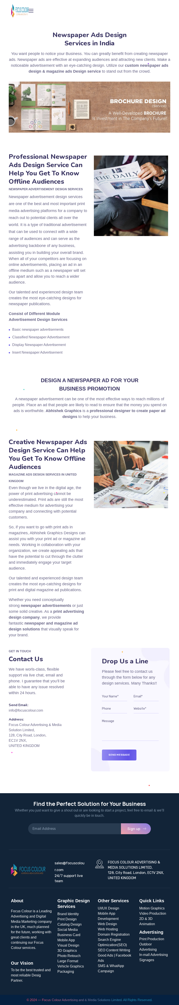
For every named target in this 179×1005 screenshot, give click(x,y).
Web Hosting (108, 929)
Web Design (107, 924)
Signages (146, 960)
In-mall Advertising (153, 955)
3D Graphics (67, 950)
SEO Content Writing (114, 950)
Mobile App (66, 940)
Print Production (151, 939)
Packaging (65, 971)
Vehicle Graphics (70, 966)
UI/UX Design (108, 908)
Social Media (67, 929)
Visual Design (68, 945)
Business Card (68, 935)
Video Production (152, 913)
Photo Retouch (69, 956)
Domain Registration (114, 934)
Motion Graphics (152, 908)
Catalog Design (69, 924)
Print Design (67, 919)
